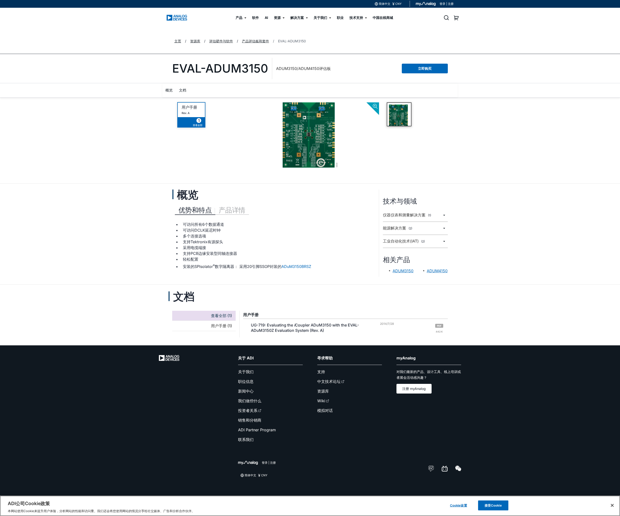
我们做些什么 (249, 400)
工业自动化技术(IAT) (404, 241)
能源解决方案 (397, 228)
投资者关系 (247, 410)
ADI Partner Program (257, 429)
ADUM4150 (437, 270)
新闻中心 (246, 391)
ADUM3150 (403, 270)
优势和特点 (195, 210)
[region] (310, 506)
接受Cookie (493, 505)
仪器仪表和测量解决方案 (407, 215)
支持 (321, 371)
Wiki (321, 400)
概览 (169, 90)
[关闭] (612, 505)
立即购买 (425, 68)
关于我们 (246, 371)
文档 (182, 90)
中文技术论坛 (329, 381)
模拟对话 (325, 410)
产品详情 (232, 210)
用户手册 (189, 107)
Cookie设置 (458, 505)
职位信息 (246, 381)
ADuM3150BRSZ (296, 266)
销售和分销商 (249, 420)
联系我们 (246, 439)
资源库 (323, 391)
